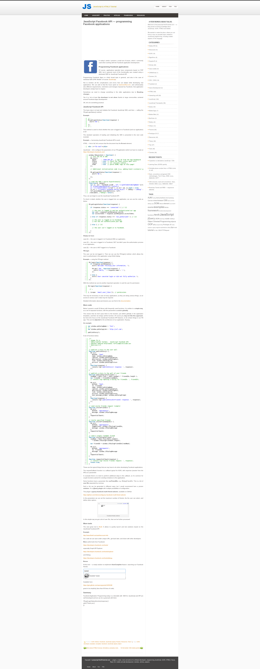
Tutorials (151, 152)
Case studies (153, 69)
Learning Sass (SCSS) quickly (158, 164)
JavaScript (96, 15)
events (150, 207)
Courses (151, 76)
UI (154, 230)
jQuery (114, 642)
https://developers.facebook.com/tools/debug (97, 558)
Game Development (155, 88)
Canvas (150, 200)
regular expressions (161, 227)
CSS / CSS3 (152, 80)
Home (157, 6)
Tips (150, 145)
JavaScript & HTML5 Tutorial (104, 7)
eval (171, 203)
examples (92, 644)
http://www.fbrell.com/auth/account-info (95, 535)
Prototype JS (153, 133)
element (166, 203)
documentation (126, 301)
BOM (167, 198)
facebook (104, 644)
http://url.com (115, 329)
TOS (175, 6)
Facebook (102, 642)
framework (153, 210)
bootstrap (171, 198)
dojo (153, 203)
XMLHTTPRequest (163, 230)
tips (172, 227)
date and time (171, 200)
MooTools (152, 118)
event (173, 203)
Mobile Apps (152, 111)
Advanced (152, 50)
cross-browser (158, 200)
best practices (160, 198)
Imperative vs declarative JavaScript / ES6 (161, 161)
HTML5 (151, 91)
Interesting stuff (153, 95)
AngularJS (152, 61)
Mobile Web (152, 114)
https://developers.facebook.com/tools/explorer (98, 551)
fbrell (100, 527)
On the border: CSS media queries (130, 648)
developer (86, 644)
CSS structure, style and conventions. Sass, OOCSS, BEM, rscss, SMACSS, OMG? (162, 183)
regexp (154, 227)
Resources (141, 15)
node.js (172, 219)
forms (166, 207)
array (154, 198)
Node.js (151, 122)
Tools (129, 642)
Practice (107, 15)
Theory (151, 141)
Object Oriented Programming (159, 221)
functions (151, 215)
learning (162, 219)
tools (175, 227)
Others (151, 126)
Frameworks (128, 15)
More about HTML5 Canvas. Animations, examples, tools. (102, 648)
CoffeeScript (152, 72)
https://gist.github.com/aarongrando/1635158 (97, 585)
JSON (157, 218)
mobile (167, 218)
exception (98, 644)
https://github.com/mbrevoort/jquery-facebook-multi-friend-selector (104, 495)
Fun (170, 6)
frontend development (165, 211)
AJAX (92, 642)
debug (149, 203)
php (154, 224)
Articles (117, 15)
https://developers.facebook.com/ (94, 152)
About (164, 6)
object (119, 644)
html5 (156, 214)
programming (159, 224)
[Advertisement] (113, 42)
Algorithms (152, 57)
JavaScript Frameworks (156, 103)
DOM (156, 203)
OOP (150, 224)
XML (157, 230)
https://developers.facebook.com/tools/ (95, 545)
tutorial (151, 230)
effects (161, 203)
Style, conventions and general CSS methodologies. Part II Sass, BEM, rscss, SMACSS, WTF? (161, 176)
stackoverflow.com (125, 85)
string (169, 227)
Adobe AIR (152, 46)
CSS (165, 200)
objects (173, 221)
